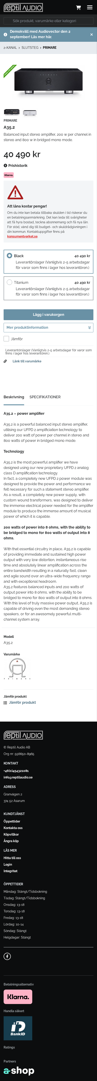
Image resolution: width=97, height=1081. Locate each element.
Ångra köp (11, 841)
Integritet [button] (10, 871)
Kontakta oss (13, 828)
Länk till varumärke (27, 361)
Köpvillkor (11, 834)
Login (8, 864)
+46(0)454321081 (16, 771)
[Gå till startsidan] (23, 7)
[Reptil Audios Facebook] (7, 956)
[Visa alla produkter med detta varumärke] (48, 669)
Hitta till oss (12, 858)
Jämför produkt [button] (22, 702)
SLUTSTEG (30, 47)
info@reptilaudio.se (18, 777)
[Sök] (8, 20)
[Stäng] (91, 34)
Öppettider (12, 821)
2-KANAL (10, 47)
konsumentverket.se (22, 236)
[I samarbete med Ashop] (19, 1071)
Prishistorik (17, 165)
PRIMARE (49, 47)
